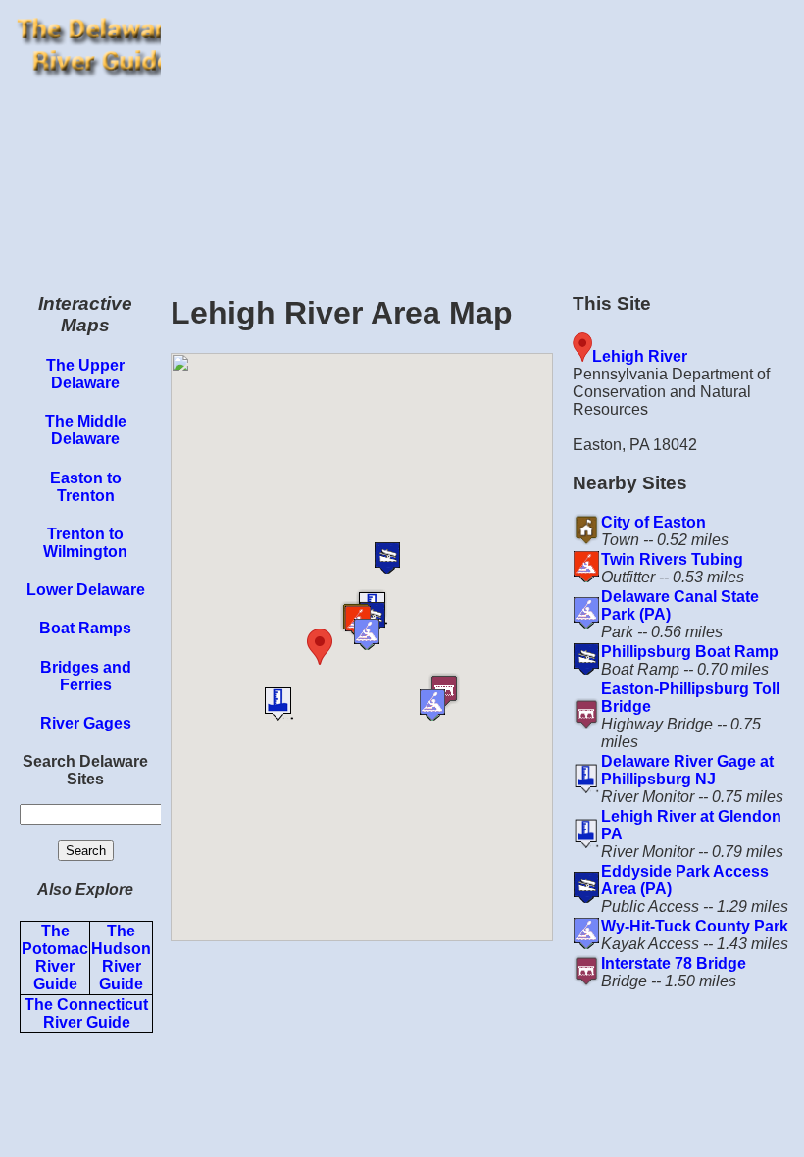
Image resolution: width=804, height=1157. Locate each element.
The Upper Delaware (85, 374)
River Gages (85, 723)
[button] (348, 647)
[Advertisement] (482, 137)
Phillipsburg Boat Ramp (690, 651)
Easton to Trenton (86, 487)
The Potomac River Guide (55, 957)
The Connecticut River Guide (86, 1013)
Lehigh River (639, 356)
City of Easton (653, 522)
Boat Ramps (85, 628)
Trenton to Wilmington (85, 543)
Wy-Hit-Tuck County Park (694, 926)
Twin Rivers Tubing (672, 559)
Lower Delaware (85, 589)
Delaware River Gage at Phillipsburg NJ (687, 770)
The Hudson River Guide (121, 957)
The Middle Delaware (85, 430)
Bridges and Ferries (85, 676)
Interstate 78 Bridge (673, 963)
